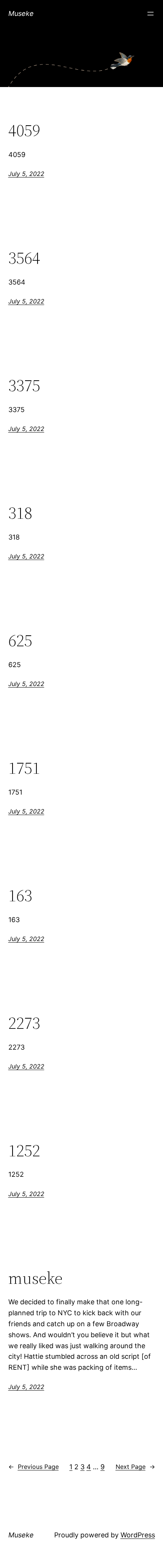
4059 (24, 130)
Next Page (135, 1466)
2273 (24, 1023)
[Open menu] (150, 13)
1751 (24, 768)
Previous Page (33, 1466)
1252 (24, 1151)
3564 (24, 258)
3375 (24, 385)
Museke (21, 13)
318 (20, 513)
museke (35, 1278)
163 (20, 895)
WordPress (138, 1535)
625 (20, 640)
